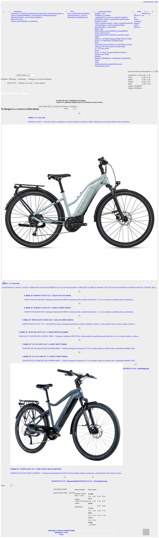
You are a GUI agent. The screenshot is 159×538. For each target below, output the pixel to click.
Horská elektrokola (29, 13)
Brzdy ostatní (104, 54)
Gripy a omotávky (101, 23)
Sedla (97, 62)
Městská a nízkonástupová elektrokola (38, 15)
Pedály (97, 66)
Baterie (39, 17)
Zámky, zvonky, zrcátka (115, 23)
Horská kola (79, 13)
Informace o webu (61, 532)
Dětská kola (84, 17)
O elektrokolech (145, 13)
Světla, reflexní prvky (102, 33)
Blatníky (98, 56)
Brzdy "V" (98, 52)
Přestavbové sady (17, 19)
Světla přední (99, 35)
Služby (137, 12)
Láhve (127, 19)
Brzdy (97, 50)
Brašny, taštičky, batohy (106, 19)
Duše (96, 43)
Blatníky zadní (110, 58)
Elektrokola (18, 11)
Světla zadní (108, 35)
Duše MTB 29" (123, 45)
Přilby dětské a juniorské (103, 31)
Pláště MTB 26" (122, 39)
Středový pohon (16, 21)
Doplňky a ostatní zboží (108, 27)
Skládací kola (75, 17)
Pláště (97, 37)
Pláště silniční (118, 41)
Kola (72, 11)
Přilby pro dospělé (118, 31)
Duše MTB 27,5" (112, 45)
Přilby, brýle (99, 29)
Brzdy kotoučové (108, 52)
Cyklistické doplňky (105, 11)
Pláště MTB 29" (108, 41)
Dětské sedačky (120, 19)
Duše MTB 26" (100, 45)
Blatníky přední (100, 58)
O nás (151, 13)
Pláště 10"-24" (100, 39)
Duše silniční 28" (111, 46)
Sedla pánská (108, 64)
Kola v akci (71, 13)
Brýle (126, 31)
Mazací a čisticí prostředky (111, 25)
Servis (136, 19)
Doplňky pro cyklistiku (103, 15)
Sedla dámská (99, 64)
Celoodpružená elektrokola (45, 13)
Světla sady (116, 35)
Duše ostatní (104, 48)
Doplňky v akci (100, 13)
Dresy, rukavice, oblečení (111, 17)
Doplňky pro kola (101, 21)
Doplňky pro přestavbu (30, 21)
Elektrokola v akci (17, 13)
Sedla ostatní (117, 64)
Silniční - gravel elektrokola (27, 17)
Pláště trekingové (110, 39)
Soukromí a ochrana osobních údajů (61, 530)
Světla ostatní (124, 35)
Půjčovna (137, 27)
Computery (99, 17)
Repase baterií (137, 24)
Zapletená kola (105, 66)
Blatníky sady (120, 58)
